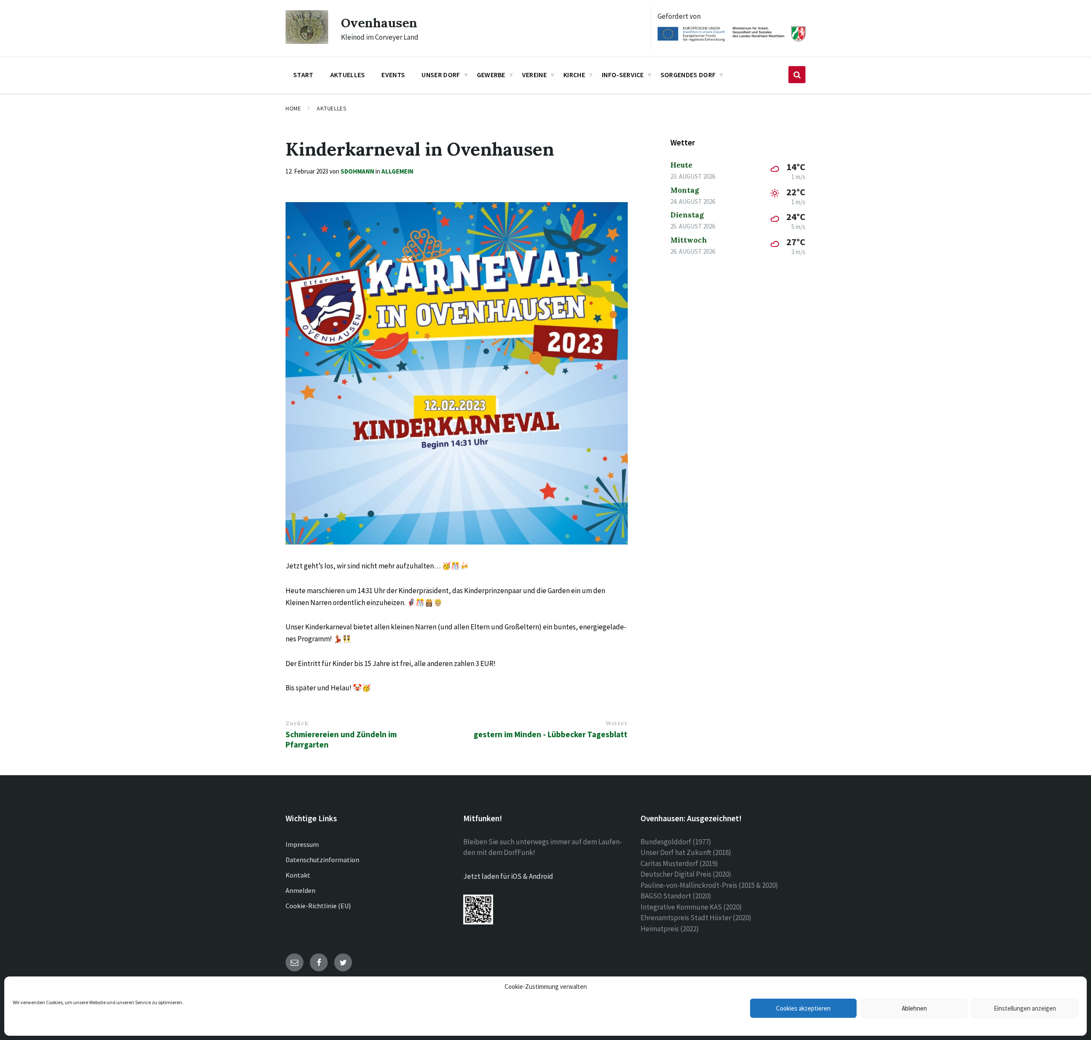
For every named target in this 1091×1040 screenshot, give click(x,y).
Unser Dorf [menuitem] (440, 74)
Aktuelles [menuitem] (347, 74)
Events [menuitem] (393, 74)
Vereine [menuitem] (534, 74)
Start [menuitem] (303, 74)
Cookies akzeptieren (803, 1008)
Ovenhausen (379, 22)
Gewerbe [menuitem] (491, 74)
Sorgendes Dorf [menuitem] (688, 74)
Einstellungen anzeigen (1025, 1008)
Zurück (297, 723)
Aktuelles (331, 108)
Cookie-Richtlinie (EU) (318, 905)
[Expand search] (796, 74)
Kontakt (298, 875)
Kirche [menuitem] (574, 74)
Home (293, 108)
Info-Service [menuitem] (623, 74)
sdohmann (357, 171)
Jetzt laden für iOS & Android (508, 876)
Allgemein (397, 171)
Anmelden (300, 890)
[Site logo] (307, 41)
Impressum (302, 844)
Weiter (616, 723)
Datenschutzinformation (322, 859)
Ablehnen (914, 1008)
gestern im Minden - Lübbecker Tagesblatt (550, 734)
